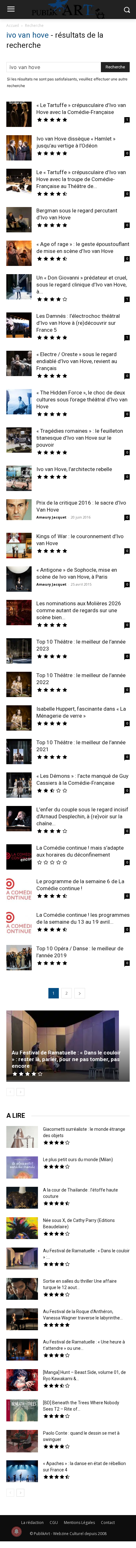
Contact (108, 1522)
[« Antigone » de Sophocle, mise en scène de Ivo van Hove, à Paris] (19, 579)
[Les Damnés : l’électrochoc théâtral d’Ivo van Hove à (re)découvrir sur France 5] (19, 325)
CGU (54, 1522)
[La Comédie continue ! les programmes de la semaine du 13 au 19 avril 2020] (19, 924)
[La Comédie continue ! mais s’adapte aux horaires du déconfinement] (19, 857)
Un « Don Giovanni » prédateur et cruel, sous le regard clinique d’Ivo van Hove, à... (81, 284)
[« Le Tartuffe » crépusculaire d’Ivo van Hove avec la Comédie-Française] (19, 115)
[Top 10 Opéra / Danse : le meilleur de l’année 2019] (19, 958)
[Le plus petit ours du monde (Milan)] (22, 1168)
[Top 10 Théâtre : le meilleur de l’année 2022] (19, 685)
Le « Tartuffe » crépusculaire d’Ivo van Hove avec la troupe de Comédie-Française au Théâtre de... (81, 179)
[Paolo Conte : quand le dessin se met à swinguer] (22, 1442)
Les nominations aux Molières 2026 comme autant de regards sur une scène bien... (78, 610)
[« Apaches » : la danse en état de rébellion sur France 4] (22, 1472)
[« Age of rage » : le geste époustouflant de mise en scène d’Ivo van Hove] (19, 254)
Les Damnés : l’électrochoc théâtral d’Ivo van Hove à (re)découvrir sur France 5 (78, 323)
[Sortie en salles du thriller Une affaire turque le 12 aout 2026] (22, 1289)
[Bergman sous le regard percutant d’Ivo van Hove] (19, 220)
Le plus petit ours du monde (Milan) (78, 1159)
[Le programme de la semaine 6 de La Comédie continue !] (19, 891)
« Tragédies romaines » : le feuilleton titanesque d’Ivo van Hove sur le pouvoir (79, 438)
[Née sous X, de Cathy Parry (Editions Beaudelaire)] (22, 1229)
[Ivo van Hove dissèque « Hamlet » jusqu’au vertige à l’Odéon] (19, 148)
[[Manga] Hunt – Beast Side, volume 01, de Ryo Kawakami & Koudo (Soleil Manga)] (22, 1381)
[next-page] (79, 993)
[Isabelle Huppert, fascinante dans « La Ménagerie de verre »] (19, 718)
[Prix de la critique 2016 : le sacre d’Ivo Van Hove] (19, 509)
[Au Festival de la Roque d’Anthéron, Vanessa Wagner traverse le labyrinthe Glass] (22, 1320)
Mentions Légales (79, 1522)
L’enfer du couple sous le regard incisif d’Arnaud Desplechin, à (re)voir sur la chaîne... (82, 816)
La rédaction (32, 1522)
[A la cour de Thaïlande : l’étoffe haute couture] (22, 1198)
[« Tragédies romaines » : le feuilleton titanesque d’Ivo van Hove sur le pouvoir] (19, 440)
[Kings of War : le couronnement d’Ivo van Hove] (19, 546)
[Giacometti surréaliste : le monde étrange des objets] (22, 1137)
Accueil (12, 25)
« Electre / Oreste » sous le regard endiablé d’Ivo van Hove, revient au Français (76, 361)
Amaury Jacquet (51, 517)
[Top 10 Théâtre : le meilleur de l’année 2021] (19, 752)
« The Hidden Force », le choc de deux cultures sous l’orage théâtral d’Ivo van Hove (81, 399)
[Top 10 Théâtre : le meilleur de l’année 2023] (19, 651)
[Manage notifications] (16, 1531)
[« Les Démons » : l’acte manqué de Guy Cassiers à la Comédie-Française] (19, 785)
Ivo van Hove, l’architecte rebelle (74, 469)
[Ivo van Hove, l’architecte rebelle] (19, 478)
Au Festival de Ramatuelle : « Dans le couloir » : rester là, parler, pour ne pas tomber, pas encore (66, 1059)
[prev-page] (10, 1092)
